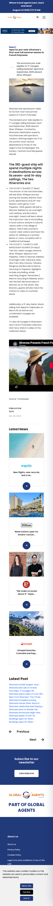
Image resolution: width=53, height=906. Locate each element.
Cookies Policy (14, 855)
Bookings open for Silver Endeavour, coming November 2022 (24, 722)
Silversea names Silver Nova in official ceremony (24, 703)
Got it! (26, 898)
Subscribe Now (26, 773)
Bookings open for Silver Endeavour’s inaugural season (24, 718)
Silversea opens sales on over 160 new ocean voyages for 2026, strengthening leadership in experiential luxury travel (25, 694)
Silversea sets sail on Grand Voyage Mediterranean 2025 (23, 687)
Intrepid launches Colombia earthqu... (26, 652)
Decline (26, 892)
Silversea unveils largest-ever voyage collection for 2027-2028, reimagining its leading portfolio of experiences (26, 684)
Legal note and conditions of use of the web (26, 862)
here (16, 327)
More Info (26, 885)
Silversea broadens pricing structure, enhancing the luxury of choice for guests (26, 700)
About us (11, 844)
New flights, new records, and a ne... (26, 474)
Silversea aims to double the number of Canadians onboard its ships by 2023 (26, 709)
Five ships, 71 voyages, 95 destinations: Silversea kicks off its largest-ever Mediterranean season (26, 690)
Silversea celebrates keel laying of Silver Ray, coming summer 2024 (26, 706)
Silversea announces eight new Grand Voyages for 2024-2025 (24, 712)
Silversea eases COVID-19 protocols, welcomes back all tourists (24, 715)
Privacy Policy (13, 849)
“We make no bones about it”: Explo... (26, 592)
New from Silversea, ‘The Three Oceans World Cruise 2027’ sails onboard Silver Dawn (25, 697)
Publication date (15, 410)
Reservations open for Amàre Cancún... (26, 533)
